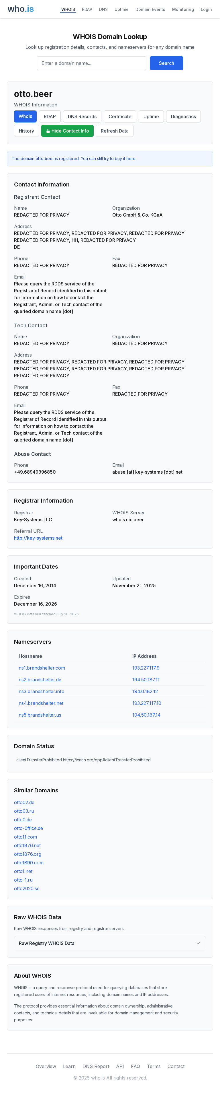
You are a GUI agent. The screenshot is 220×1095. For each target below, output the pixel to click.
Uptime (122, 9)
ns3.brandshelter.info (41, 691)
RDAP (87, 9)
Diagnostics (183, 116)
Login (206, 9)
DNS (103, 9)
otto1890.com (29, 863)
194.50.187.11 (146, 679)
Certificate (120, 116)
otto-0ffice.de (28, 828)
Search (166, 63)
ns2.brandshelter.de (40, 679)
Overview (46, 1066)
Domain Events (150, 9)
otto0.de (23, 819)
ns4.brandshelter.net (41, 703)
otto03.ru (24, 811)
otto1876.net (27, 845)
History (26, 131)
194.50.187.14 (146, 715)
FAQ (135, 1066)
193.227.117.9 (146, 668)
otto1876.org (27, 854)
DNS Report (95, 1066)
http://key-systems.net (38, 538)
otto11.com (25, 837)
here (130, 158)
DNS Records (82, 116)
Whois (25, 116)
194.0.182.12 (145, 691)
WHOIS (68, 9)
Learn (69, 1066)
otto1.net (23, 871)
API (120, 1066)
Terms (154, 1066)
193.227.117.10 (146, 703)
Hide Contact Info (70, 131)
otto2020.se (27, 888)
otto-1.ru (23, 880)
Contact (176, 1066)
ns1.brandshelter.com (42, 668)
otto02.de (24, 802)
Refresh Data (115, 131)
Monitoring (183, 9)
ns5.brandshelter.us (40, 715)
